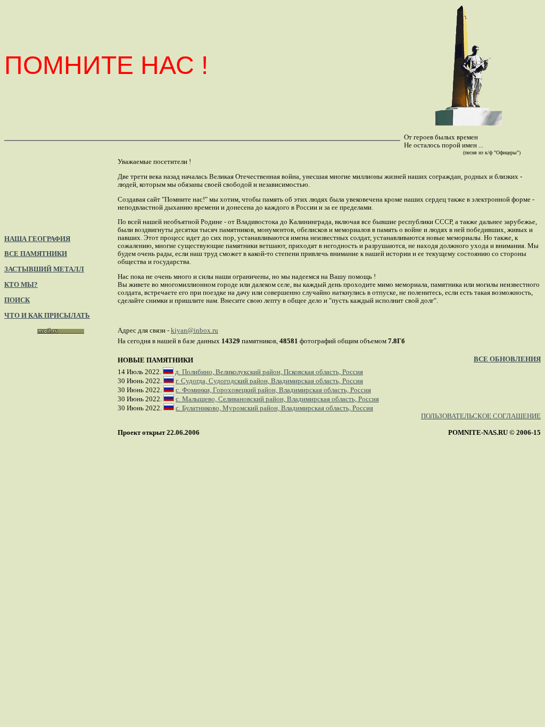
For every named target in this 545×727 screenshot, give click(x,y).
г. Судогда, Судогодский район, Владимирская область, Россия (269, 381)
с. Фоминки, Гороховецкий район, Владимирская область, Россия (273, 390)
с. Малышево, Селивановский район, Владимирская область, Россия (277, 399)
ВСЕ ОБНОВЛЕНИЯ (507, 359)
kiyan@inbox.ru (194, 330)
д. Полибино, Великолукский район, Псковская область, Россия (269, 372)
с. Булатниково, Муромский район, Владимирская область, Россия (274, 408)
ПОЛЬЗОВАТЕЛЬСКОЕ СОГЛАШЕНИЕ (481, 416)
